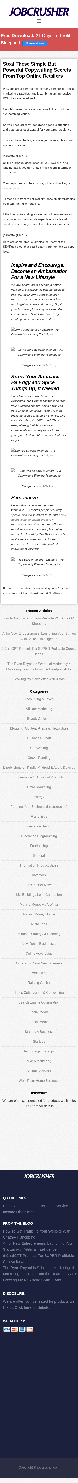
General (39, 855)
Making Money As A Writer (39, 904)
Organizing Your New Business (39, 963)
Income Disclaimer (18, 1212)
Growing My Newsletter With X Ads (39, 679)
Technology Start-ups (39, 1051)
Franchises (39, 816)
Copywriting (39, 748)
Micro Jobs (39, 924)
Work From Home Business (39, 1080)
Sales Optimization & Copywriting (39, 992)
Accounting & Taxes (39, 699)
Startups (39, 1041)
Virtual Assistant (39, 1071)
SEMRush (48, 365)
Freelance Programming (39, 836)
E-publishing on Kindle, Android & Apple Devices (39, 767)
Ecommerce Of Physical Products (39, 777)
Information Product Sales (39, 865)
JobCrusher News (39, 885)
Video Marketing (39, 1061)
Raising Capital (39, 983)
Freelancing (39, 846)
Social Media (39, 1012)
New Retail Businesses (39, 943)
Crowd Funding (39, 758)
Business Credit (39, 738)
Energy (39, 797)
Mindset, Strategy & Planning (39, 934)
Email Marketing (39, 787)
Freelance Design (39, 826)
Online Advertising (39, 953)
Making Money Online (39, 914)
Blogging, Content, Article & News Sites (39, 728)
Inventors (39, 875)
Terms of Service (54, 1206)
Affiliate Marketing (39, 709)
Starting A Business (39, 1031)
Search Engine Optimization (39, 1002)
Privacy (9, 1206)
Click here (31, 1106)
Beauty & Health (39, 718)
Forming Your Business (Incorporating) (39, 806)
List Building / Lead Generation (39, 895)
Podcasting (39, 973)
